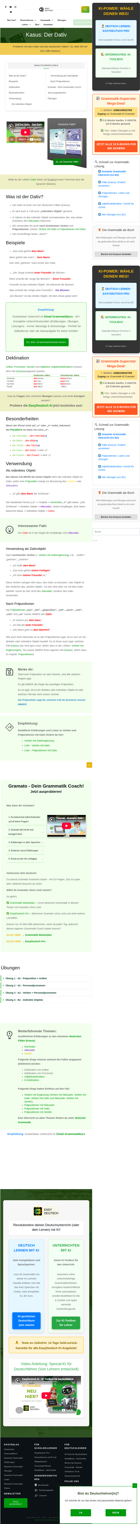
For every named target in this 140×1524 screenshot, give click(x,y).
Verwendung (15, 98)
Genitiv (28, 1053)
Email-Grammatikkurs (58, 316)
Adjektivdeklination (62, 366)
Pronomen (19, 366)
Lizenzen (43, 1495)
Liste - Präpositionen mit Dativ (40, 750)
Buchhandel (43, 1485)
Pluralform (16, 429)
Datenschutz (52, 1520)
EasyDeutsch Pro (19, 913)
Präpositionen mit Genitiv (38, 1112)
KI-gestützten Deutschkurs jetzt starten (26, 1320)
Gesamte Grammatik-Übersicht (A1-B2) (112, 173)
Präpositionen (17, 610)
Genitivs (71, 481)
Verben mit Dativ (48, 229)
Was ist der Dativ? (17, 76)
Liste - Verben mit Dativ (37, 745)
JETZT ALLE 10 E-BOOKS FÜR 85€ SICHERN (116, 146)
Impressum (39, 1520)
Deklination (14, 87)
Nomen (31, 366)
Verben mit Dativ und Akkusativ (48, 1098)
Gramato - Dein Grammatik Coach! (64, 87)
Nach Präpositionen (60, 81)
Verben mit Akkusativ (61, 1094)
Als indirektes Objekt (22, 104)
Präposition (31, 481)
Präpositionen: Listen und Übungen (113, 195)
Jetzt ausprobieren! (57, 93)
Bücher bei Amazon (73, 1463)
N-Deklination (31, 1080)
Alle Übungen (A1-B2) (113, 214)
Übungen (52, 98)
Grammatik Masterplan (22, 902)
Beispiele (13, 81)
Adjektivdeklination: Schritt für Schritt (116, 205)
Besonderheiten (16, 93)
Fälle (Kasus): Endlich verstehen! (112, 184)
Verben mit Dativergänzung (53, 555)
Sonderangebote (46, 1490)
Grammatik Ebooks (42, 1466)
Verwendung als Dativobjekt (64, 76)
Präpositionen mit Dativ (72, 229)
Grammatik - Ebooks (73, 1467)
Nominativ (56, 502)
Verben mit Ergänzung (36, 1094)
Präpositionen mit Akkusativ (39, 1105)
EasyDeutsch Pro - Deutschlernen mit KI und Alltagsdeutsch (45, 1457)
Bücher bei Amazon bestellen (116, 254)
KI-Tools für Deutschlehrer (76, 1454)
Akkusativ (33, 220)
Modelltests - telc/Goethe (45, 1470)
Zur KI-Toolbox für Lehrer (66, 1322)
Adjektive (45, 366)
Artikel (9, 366)
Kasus (20, 371)
